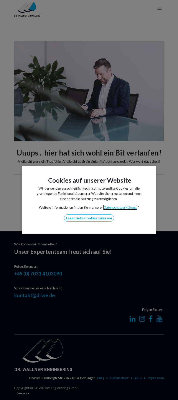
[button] (89, 218)
